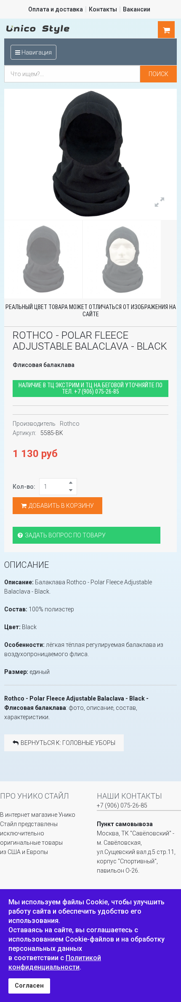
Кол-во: (24, 486)
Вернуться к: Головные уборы (68, 742)
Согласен (29, 985)
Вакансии (136, 9)
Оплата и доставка (55, 9)
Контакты (103, 9)
